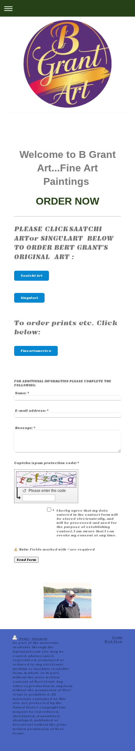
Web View (113, 641)
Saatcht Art (31, 276)
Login (117, 637)
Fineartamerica (36, 351)
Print (24, 639)
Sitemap (39, 639)
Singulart (29, 298)
